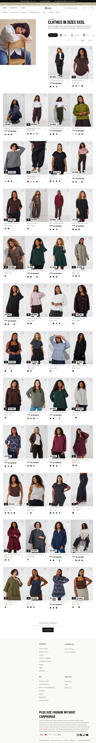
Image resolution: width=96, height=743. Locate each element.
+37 (85, 86)
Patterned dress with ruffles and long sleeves (58, 601)
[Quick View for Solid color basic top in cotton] (23, 508)
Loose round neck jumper (9, 175)
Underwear (42, 671)
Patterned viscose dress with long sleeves (79, 270)
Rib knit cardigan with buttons (77, 128)
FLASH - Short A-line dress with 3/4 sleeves (80, 223)
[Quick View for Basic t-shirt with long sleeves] (68, 319)
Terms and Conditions (56, 740)
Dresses (41, 664)
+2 (39, 276)
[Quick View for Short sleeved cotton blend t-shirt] (91, 81)
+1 (84, 182)
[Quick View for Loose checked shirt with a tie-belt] (68, 366)
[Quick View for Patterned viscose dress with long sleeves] (91, 271)
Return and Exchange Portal (47, 687)
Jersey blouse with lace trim (9, 412)
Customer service (44, 681)
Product (77, 40)
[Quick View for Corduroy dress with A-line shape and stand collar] (23, 555)
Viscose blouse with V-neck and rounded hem (35, 270)
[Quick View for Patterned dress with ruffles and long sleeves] (68, 602)
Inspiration (13, 8)
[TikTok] (84, 735)
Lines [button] (43, 12)
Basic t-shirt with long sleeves (55, 318)
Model (82, 40)
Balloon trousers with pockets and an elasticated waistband (33, 129)
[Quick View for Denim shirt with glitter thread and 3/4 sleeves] (45, 555)
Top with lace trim (30, 601)
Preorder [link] (51, 12)
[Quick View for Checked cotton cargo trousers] (45, 224)
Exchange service (44, 684)
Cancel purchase (43, 700)
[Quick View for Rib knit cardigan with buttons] (91, 129)
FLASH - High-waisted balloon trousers (57, 80)
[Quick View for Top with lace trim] (45, 602)
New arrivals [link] (14, 12)
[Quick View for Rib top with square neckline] (23, 366)
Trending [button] (23, 12)
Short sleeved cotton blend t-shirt (78, 80)
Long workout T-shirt (53, 175)
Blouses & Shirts (43, 652)
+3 (39, 133)
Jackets (41, 655)
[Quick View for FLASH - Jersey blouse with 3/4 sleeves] (45, 413)
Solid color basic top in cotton (9, 507)
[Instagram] (78, 735)
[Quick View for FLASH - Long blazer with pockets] (45, 460)
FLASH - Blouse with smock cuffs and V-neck (58, 412)
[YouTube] (87, 735)
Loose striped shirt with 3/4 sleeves (10, 601)
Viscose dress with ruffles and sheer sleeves (80, 365)
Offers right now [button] (33, 12)
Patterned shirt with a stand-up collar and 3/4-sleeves (12, 129)
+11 (17, 513)
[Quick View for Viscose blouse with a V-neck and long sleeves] (23, 319)
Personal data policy (44, 740)
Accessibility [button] (42, 697)
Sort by (89, 40)
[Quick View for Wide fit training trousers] (91, 508)
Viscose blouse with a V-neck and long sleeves (12, 318)
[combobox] (71, 8)
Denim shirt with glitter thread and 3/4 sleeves (35, 554)
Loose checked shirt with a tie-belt (56, 365)
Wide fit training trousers (76, 507)
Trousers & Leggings (44, 658)
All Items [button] (5, 12)
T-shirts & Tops (43, 648)
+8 (39, 607)
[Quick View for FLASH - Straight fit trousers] (91, 176)
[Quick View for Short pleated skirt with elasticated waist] (45, 319)
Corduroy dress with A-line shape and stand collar (12, 555)
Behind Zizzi (68, 681)
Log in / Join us (69, 649)
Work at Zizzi (68, 688)
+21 (62, 513)
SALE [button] (57, 12)
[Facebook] (81, 735)
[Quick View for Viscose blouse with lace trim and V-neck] (23, 224)
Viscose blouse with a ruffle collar (78, 412)
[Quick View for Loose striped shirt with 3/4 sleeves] (23, 602)
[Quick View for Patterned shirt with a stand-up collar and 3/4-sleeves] (23, 129)
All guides (42, 690)
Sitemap (72, 740)
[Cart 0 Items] (92, 8)
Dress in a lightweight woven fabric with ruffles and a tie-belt (80, 460)
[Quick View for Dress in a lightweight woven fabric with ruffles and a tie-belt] (91, 460)
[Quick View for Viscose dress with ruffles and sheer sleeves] (91, 366)
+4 (62, 418)
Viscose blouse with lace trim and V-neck (11, 223)
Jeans (41, 667)
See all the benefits (70, 652)
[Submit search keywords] (64, 8)
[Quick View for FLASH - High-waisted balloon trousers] (68, 81)
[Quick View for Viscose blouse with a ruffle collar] (91, 413)
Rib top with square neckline (9, 365)
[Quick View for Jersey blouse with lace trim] (23, 413)
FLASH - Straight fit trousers (77, 175)
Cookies (66, 740)
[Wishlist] (67, 48)
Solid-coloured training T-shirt (55, 507)
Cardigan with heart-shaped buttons (78, 318)
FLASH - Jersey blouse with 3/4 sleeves (34, 412)
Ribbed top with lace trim (31, 507)
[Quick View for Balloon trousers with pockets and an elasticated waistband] (45, 129)
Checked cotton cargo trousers (32, 223)
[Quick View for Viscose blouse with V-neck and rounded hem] (45, 271)
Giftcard (41, 694)
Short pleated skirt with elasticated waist (34, 318)
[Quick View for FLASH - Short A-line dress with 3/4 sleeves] (91, 224)
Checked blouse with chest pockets (10, 270)
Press (66, 684)
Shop (4, 8)
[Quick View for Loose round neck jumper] (23, 176)
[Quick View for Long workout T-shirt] (68, 176)
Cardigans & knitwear (45, 661)
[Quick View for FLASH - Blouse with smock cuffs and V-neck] (68, 413)
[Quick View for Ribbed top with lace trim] (45, 508)
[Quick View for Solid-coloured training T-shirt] (68, 508)
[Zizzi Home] (48, 8)
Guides (23, 8)
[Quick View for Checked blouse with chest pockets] (23, 271)
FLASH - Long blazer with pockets (33, 459)
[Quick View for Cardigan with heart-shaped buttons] (91, 319)
